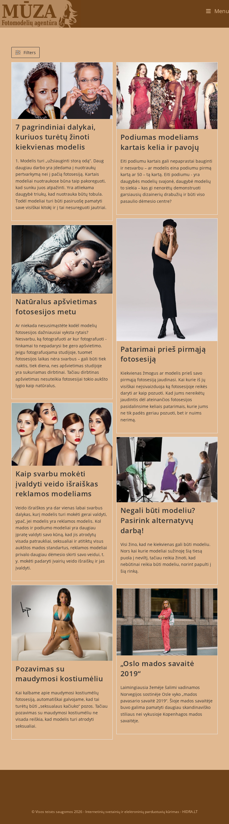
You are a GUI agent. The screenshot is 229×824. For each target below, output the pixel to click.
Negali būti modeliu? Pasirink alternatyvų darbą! (157, 520)
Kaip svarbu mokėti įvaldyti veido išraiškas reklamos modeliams (57, 483)
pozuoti (155, 393)
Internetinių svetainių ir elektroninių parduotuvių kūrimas (132, 811)
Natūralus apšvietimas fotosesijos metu (56, 306)
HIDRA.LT (190, 811)
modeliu (201, 544)
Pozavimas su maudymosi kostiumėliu (59, 674)
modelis (49, 514)
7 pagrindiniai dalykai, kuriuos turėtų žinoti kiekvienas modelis (56, 137)
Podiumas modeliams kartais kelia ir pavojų (159, 142)
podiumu (189, 168)
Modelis (28, 161)
